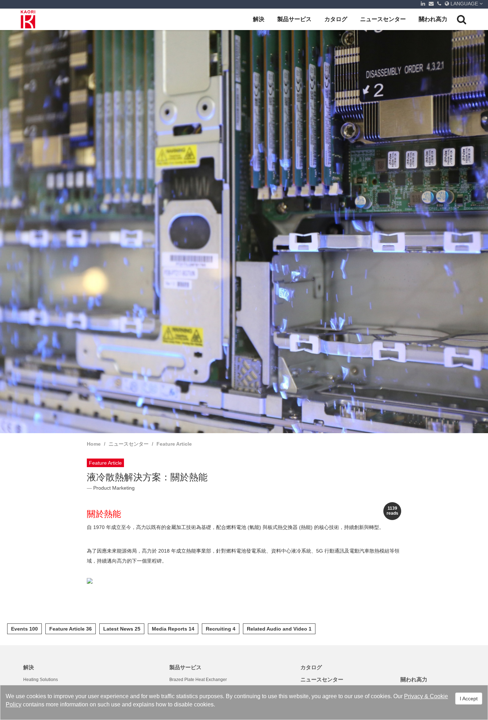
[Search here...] (461, 19)
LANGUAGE (464, 3)
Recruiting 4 (220, 629)
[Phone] (439, 3)
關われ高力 (433, 19)
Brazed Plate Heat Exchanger (198, 679)
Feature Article (174, 444)
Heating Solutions (40, 679)
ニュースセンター (383, 19)
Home (94, 444)
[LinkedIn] (423, 3)
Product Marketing (114, 488)
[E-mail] (431, 3)
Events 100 (24, 629)
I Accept (469, 698)
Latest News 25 (121, 629)
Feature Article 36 (70, 629)
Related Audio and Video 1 (279, 629)
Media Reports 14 (173, 629)
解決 (258, 19)
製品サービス (294, 19)
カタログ (335, 19)
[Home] (28, 19)
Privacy (413, 696)
